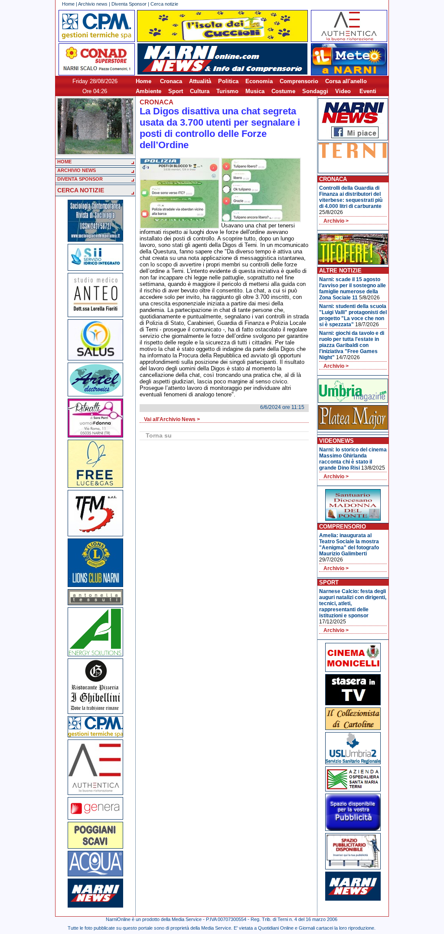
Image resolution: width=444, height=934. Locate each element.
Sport (175, 91)
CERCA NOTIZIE (80, 190)
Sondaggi (315, 91)
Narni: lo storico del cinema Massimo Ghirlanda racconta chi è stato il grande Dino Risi (353, 459)
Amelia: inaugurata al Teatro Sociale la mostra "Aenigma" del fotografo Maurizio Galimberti (349, 544)
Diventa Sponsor (129, 3)
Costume (283, 91)
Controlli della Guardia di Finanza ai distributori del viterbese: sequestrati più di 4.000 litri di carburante (350, 197)
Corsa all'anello (346, 81)
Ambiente (148, 91)
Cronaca (171, 81)
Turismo (227, 91)
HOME (64, 161)
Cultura (199, 91)
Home (68, 3)
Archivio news (93, 3)
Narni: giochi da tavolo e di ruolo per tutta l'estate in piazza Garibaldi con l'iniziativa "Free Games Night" (351, 345)
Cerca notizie (164, 3)
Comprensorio (299, 81)
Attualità (200, 81)
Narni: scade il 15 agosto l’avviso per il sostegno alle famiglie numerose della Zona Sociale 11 (352, 288)
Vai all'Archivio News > (172, 419)
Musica (254, 91)
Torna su (159, 435)
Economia (259, 81)
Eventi (367, 91)
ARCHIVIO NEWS (76, 170)
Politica (228, 81)
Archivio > (336, 221)
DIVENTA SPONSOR (80, 179)
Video (343, 91)
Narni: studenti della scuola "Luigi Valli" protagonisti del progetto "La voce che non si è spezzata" (353, 315)
